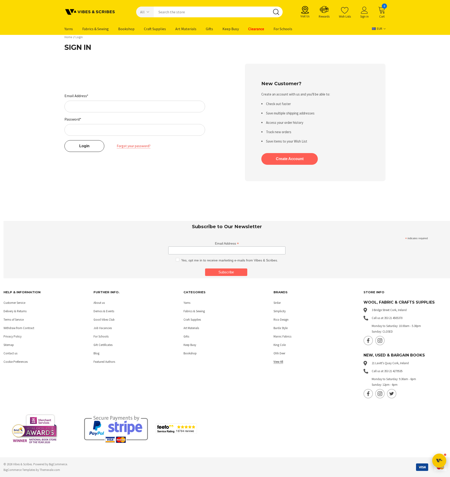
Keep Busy (190, 345)
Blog (96, 353)
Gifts (186, 336)
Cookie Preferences (16, 362)
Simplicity (280, 311)
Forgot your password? (133, 146)
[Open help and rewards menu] (439, 461)
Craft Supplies (192, 320)
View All (278, 362)
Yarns (187, 303)
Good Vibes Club (104, 320)
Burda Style (281, 328)
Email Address (227, 243)
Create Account (290, 159)
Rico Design (281, 320)
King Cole (280, 345)
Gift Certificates (103, 345)
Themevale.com (50, 470)
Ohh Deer (279, 353)
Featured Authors (104, 362)
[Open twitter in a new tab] (391, 393)
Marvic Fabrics (282, 336)
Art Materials (191, 328)
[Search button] (276, 12)
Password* (72, 119)
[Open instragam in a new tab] (380, 340)
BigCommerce (58, 464)
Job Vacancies (103, 328)
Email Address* (76, 95)
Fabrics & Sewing (194, 311)
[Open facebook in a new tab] (368, 340)
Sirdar (277, 303)
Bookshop (190, 353)
